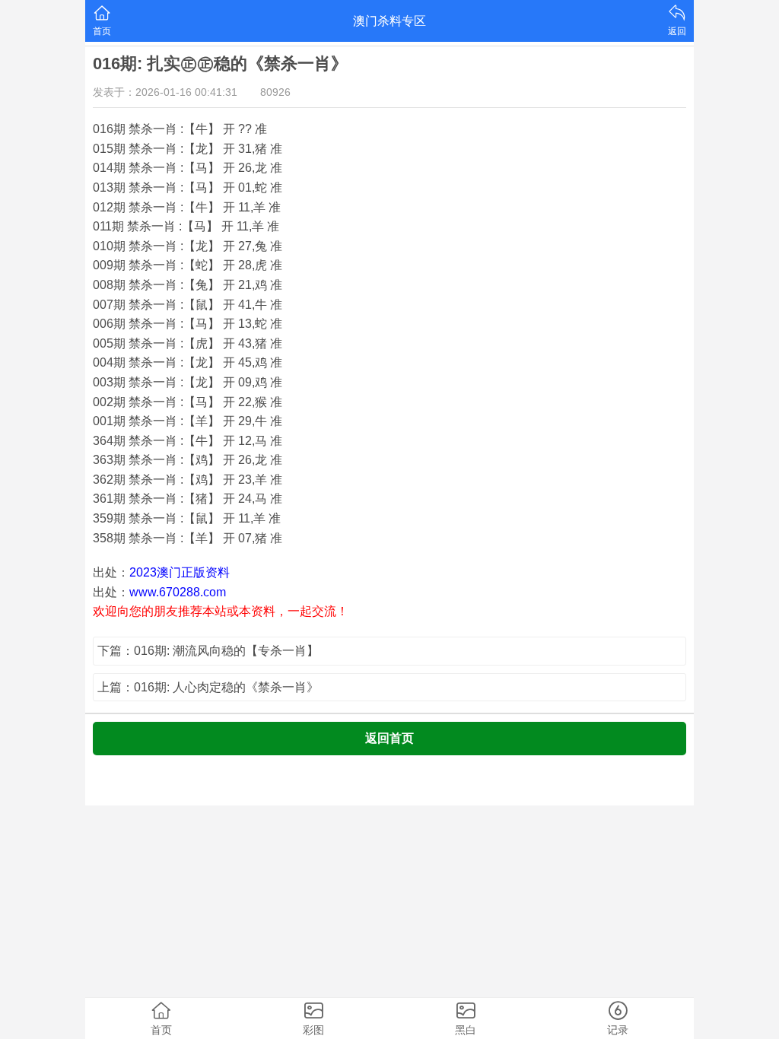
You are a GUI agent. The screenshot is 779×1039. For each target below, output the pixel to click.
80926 (275, 92)
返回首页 (389, 738)
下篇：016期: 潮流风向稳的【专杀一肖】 (208, 650)
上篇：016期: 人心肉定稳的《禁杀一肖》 (208, 687)
